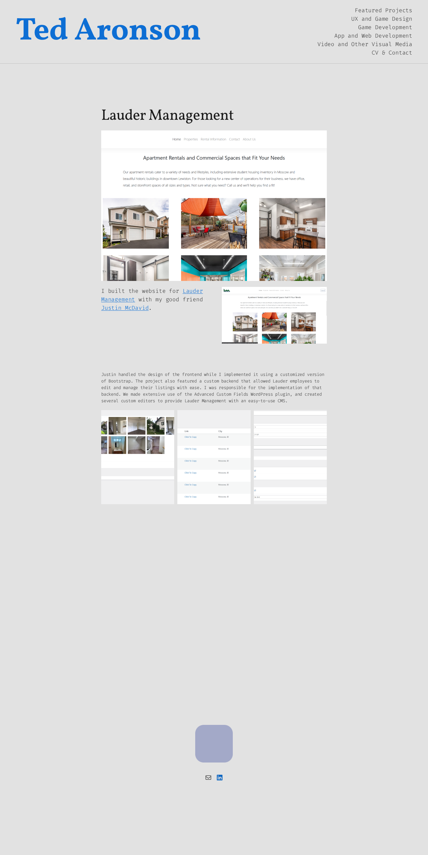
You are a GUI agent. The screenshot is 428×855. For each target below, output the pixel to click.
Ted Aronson (108, 31)
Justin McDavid (125, 308)
